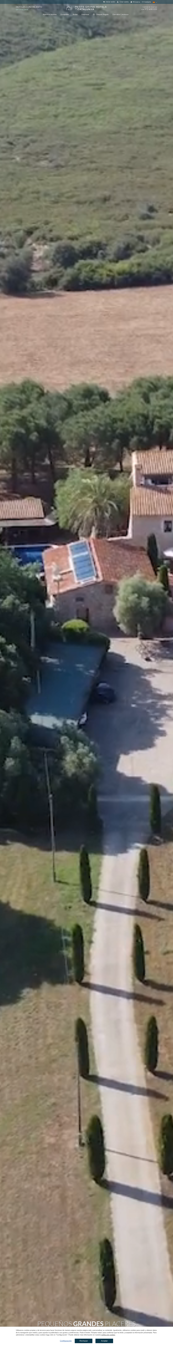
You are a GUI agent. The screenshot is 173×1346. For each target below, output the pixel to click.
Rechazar (84, 1341)
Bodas (75, 14)
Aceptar (104, 1341)
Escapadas (65, 14)
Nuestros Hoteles (50, 14)
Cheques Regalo (102, 14)
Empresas (85, 14)
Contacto (147, 2)
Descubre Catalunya (120, 14)
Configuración (66, 1341)
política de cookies (108, 1335)
